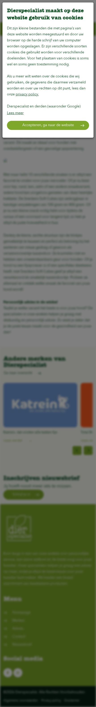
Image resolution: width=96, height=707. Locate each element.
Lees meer (15, 113)
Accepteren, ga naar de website (48, 125)
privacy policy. (27, 94)
